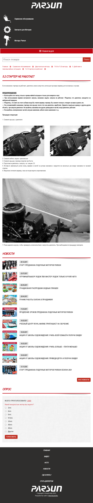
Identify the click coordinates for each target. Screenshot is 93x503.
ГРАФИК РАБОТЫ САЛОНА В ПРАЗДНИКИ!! (36, 299)
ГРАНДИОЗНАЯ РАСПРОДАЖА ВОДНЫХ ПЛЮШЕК (38, 288)
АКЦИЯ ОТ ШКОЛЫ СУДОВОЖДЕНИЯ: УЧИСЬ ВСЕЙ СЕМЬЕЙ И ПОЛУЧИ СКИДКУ (50, 335)
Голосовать (11, 437)
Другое (10, 431)
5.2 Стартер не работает (34, 69)
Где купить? (46, 475)
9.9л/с (10, 418)
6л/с (9, 411)
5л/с (9, 414)
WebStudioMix (53, 496)
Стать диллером (46, 481)
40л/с (10, 428)
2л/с (9, 408)
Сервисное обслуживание (24, 19)
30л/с (10, 425)
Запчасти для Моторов (23, 30)
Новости (46, 469)
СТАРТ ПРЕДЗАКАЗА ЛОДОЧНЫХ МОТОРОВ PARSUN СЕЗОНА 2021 (45, 370)
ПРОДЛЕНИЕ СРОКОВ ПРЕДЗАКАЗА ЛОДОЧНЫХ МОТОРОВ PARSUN (46, 312)
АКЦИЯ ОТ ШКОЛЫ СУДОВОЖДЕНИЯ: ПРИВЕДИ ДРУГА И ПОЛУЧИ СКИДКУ (48, 358)
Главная (5, 66)
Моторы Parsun (20, 40)
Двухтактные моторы (42, 66)
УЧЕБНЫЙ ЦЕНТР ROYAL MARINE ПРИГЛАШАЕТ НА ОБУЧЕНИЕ (44, 324)
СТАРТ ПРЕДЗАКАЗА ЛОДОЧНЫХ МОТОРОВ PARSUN (40, 265)
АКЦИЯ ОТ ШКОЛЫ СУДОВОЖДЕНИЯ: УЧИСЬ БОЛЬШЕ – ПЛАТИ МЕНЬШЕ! (48, 347)
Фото (46, 463)
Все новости (83, 380)
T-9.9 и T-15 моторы (61, 66)
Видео (46, 456)
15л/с (10, 421)
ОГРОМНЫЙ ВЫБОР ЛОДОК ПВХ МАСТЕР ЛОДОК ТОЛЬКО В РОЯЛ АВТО (48, 276)
